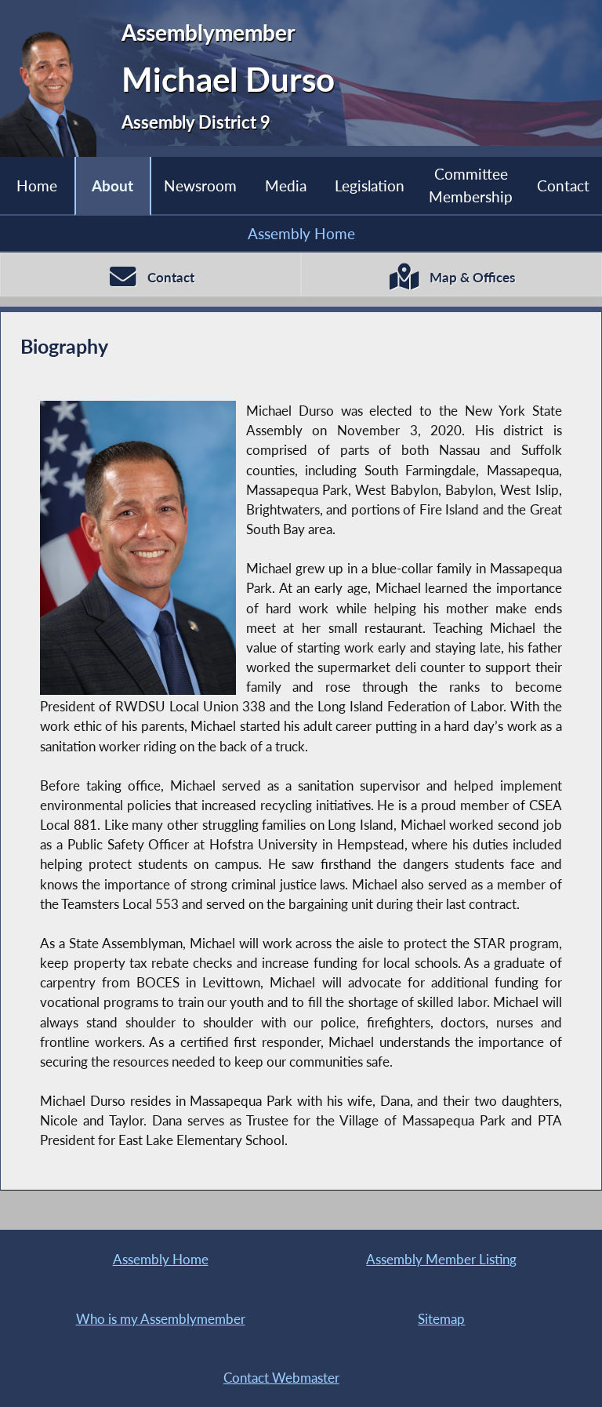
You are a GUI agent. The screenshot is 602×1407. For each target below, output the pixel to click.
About (112, 185)
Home (36, 185)
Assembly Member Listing (441, 1259)
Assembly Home (301, 233)
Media (285, 185)
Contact (563, 185)
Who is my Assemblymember (160, 1319)
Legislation (369, 185)
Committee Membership (471, 185)
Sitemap (441, 1319)
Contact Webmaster (281, 1377)
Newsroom (200, 185)
